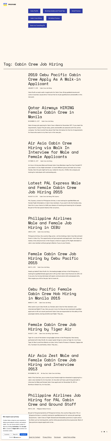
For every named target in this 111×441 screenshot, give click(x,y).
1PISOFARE (12, 4)
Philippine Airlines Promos (44, 409)
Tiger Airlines (55, 333)
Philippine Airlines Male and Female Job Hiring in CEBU (50, 223)
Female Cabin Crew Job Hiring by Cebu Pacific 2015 (53, 258)
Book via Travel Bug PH (37, 25)
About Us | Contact (34, 437)
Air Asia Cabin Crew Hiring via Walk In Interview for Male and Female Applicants (53, 150)
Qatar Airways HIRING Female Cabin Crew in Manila (51, 112)
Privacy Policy (47, 437)
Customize (6, 434)
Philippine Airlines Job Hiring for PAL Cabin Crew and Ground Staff (54, 399)
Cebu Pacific (34, 11)
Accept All (23, 434)
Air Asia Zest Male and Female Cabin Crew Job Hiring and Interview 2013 (53, 362)
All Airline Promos (54, 18)
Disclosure (57, 437)
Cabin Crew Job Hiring (46, 88)
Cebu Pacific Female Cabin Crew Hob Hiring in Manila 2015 (52, 293)
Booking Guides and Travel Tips (55, 11)
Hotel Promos (76, 11)
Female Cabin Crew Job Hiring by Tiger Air (52, 326)
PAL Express (55, 196)
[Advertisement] (55, 44)
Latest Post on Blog (69, 437)
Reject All (15, 434)
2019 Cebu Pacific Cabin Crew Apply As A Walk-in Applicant (54, 79)
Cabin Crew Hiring (36, 18)
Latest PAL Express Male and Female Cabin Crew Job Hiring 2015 (54, 187)
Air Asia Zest (44, 373)
